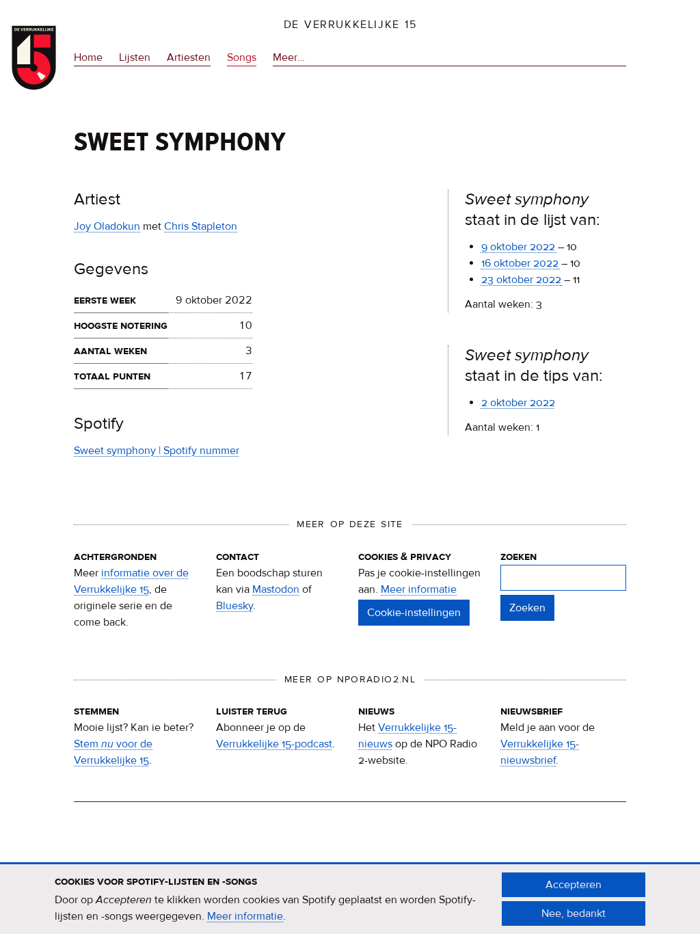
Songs (241, 57)
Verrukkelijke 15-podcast (274, 744)
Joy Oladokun (107, 226)
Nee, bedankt (573, 913)
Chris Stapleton (200, 226)
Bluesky (234, 606)
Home (88, 57)
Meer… (289, 58)
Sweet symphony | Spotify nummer (156, 450)
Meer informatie (419, 589)
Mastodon (275, 589)
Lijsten (134, 57)
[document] (350, 899)
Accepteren (574, 885)
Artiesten (189, 57)
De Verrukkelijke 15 (350, 24)
